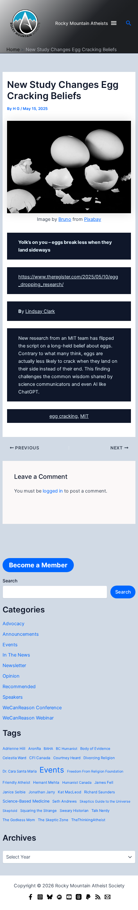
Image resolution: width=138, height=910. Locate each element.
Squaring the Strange (38, 810)
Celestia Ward (14, 758)
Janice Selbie (14, 792)
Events (10, 645)
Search (10, 580)
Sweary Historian (74, 810)
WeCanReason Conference (32, 708)
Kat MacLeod (69, 792)
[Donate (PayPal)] (88, 897)
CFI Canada (39, 758)
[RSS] (98, 897)
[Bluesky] (50, 897)
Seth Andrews (64, 801)
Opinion (11, 676)
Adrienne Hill (14, 748)
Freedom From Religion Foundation (95, 771)
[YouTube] (69, 897)
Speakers (13, 697)
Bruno (64, 219)
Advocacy (13, 623)
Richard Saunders (99, 792)
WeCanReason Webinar (28, 718)
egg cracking (63, 416)
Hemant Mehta (46, 782)
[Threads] (79, 897)
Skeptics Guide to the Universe (105, 801)
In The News (16, 655)
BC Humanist (66, 748)
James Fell (103, 782)
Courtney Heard (67, 758)
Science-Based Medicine (26, 801)
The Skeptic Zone (53, 820)
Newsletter (14, 665)
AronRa (34, 748)
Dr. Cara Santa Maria (20, 771)
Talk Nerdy (100, 810)
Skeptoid (10, 811)
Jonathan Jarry (42, 792)
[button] (129, 23)
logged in (53, 491)
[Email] (107, 897)
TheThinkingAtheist (88, 820)
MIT (84, 416)
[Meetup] (59, 897)
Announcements (21, 634)
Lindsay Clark (40, 311)
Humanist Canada (76, 782)
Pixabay (92, 219)
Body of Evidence (95, 748)
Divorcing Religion (99, 758)
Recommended (19, 686)
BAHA (48, 748)
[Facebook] (30, 897)
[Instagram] (40, 897)
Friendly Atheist (16, 782)
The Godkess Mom (19, 820)
